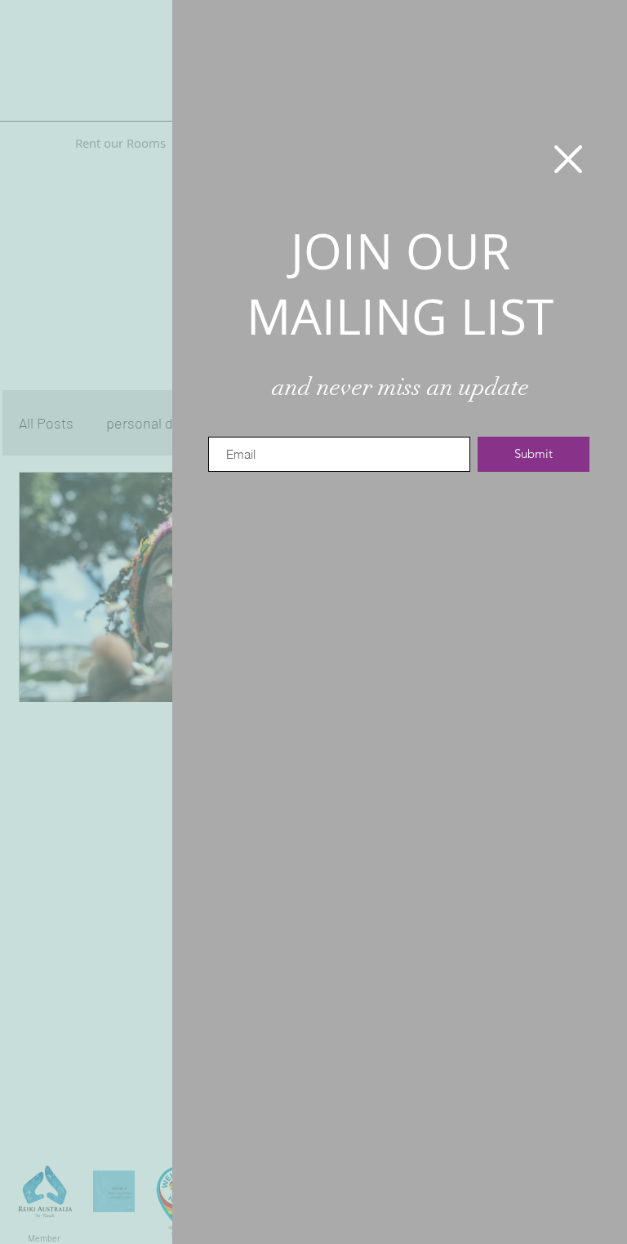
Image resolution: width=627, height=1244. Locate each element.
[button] (568, 159)
